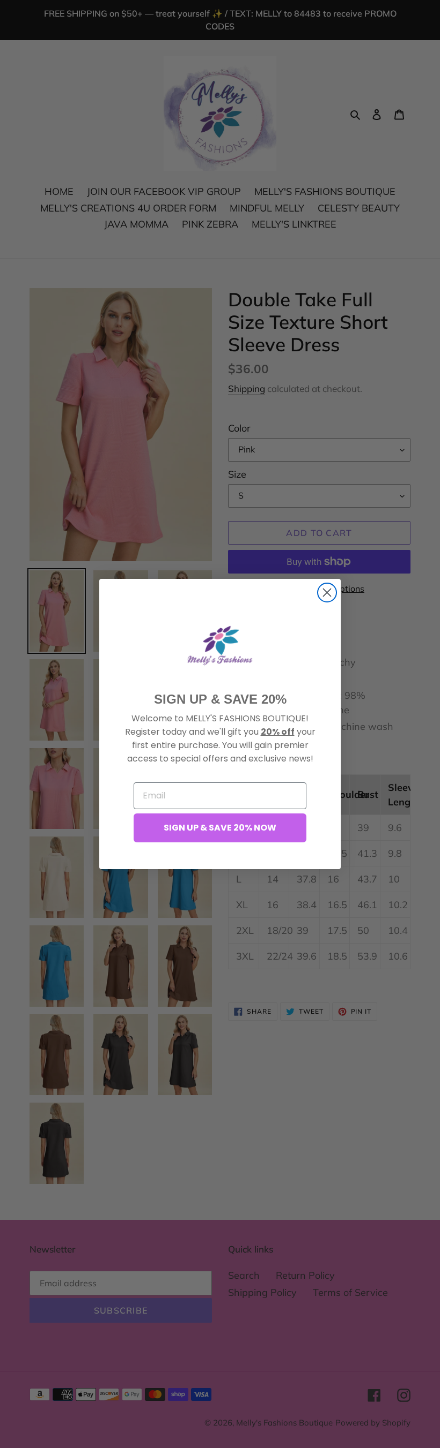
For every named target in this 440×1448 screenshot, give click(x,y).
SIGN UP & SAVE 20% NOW (220, 827)
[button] (220, 645)
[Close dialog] (327, 592)
